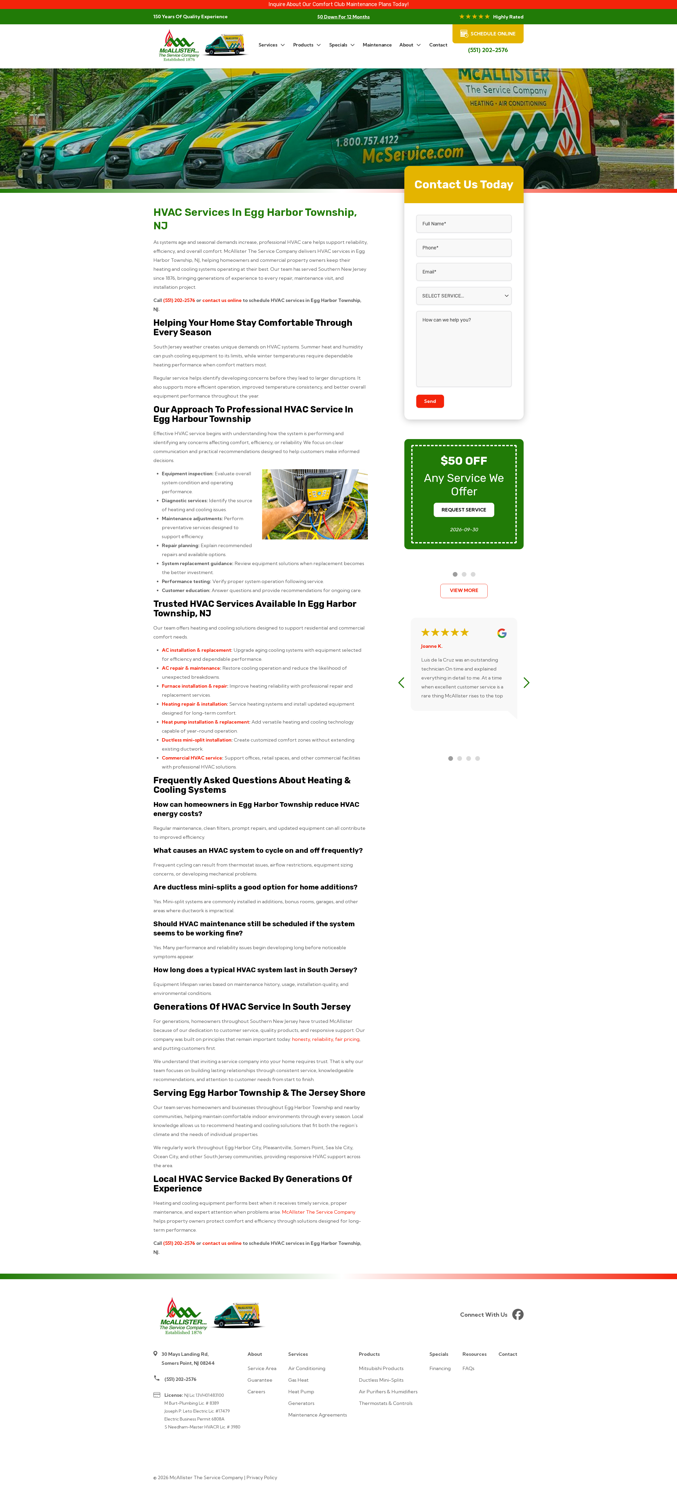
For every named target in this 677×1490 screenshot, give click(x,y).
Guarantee (260, 1380)
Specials (438, 1354)
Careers (256, 1392)
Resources (475, 1354)
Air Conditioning (306, 1368)
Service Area (262, 1368)
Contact (507, 1354)
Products (369, 1354)
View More (464, 590)
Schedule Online (493, 34)
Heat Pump (301, 1392)
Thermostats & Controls (386, 1403)
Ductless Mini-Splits (381, 1380)
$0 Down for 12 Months (343, 17)
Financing (440, 1368)
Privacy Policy (261, 1477)
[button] (455, 574)
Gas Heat (298, 1380)
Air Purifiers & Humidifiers (388, 1392)
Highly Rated (508, 17)
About (255, 1354)
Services (298, 1354)
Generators (301, 1403)
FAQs (468, 1368)
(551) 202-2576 (488, 50)
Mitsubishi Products (381, 1368)
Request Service (464, 510)
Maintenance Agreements (317, 1415)
